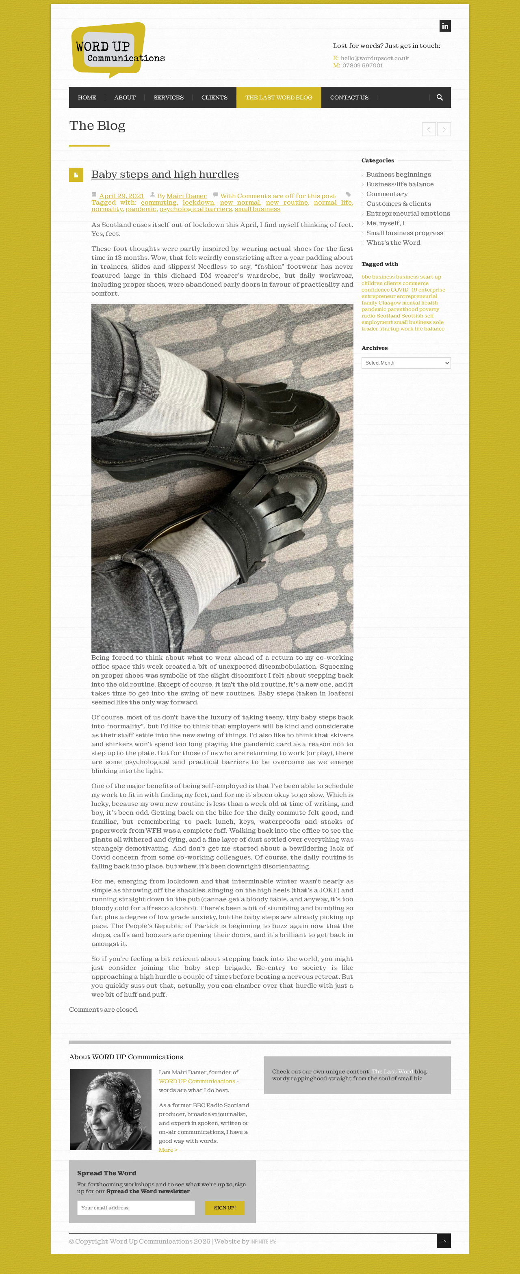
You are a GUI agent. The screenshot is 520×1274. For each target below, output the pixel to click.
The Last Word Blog (278, 97)
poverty (429, 309)
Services (169, 97)
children (372, 283)
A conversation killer (429, 129)
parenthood (403, 309)
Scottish (412, 315)
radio (368, 315)
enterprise (431, 289)
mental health (420, 302)
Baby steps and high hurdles (165, 174)
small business (257, 209)
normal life (333, 202)
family (369, 302)
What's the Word (393, 242)
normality (107, 209)
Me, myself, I (385, 223)
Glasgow (390, 302)
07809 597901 (362, 65)
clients (392, 283)
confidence (376, 289)
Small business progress (404, 233)
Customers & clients (398, 203)
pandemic (141, 209)
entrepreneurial (417, 296)
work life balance (422, 328)
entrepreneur (379, 296)
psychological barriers (195, 209)
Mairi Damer (187, 196)
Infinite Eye (263, 1241)
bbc (366, 276)
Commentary (387, 194)
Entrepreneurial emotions (408, 213)
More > (168, 1149)
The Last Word (393, 1071)
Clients (215, 97)
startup (389, 328)
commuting (159, 202)
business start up (418, 276)
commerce (416, 283)
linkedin (445, 26)
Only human (444, 129)
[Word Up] (162, 50)
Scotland (388, 315)
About (125, 97)
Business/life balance (400, 184)
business (383, 276)
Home (87, 97)
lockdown (198, 202)
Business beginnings (398, 174)
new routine (287, 202)
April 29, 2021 (121, 196)
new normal (240, 202)
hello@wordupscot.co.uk (375, 58)
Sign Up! (225, 1208)
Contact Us (349, 97)
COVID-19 (404, 289)
